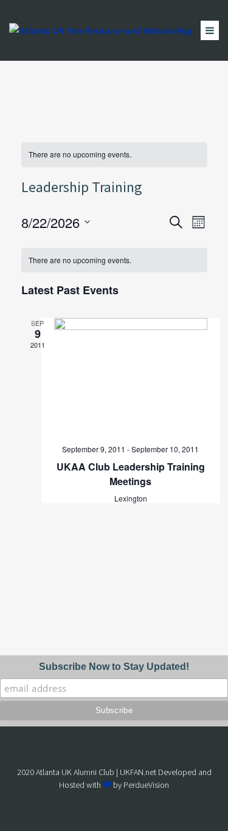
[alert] (114, 154)
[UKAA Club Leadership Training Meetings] (130, 376)
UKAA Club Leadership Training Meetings (131, 474)
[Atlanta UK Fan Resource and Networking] (100, 30)
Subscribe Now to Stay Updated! (114, 666)
